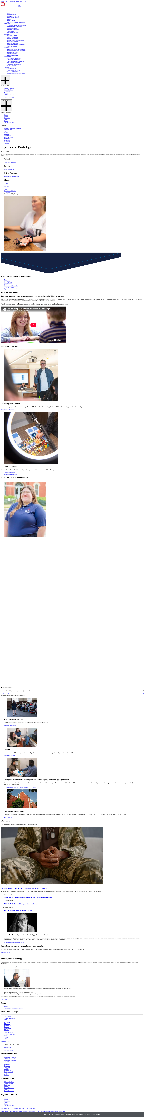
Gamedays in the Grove (13, 70)
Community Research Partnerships (16, 50)
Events (6, 132)
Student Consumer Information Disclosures (24, 1111)
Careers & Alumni (9, 287)
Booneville (7, 118)
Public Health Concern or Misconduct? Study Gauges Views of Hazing (28, 897)
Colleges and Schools (13, 16)
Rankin (6, 121)
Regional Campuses (12, 43)
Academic (6, 186)
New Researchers (12, 53)
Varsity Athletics (11, 68)
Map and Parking (8, 1050)
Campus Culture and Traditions (15, 61)
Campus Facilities (12, 46)
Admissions (7, 23)
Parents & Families (9, 94)
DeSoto (6, 115)
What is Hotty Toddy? (13, 71)
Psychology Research (9, 755)
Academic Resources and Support (16, 22)
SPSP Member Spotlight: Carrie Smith (14, 942)
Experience (7, 140)
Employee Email (8, 137)
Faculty (9, 19)
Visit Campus (10, 31)
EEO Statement (47, 1111)
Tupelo (6, 116)
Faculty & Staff (8, 129)
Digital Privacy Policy (6, 1111)
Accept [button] (98, 1114)
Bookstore (6, 1075)
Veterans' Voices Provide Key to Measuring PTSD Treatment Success (24, 888)
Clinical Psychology (9, 472)
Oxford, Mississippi (12, 37)
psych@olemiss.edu (9, 169)
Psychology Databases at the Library (13, 1008)
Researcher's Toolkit (12, 55)
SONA (6, 1006)
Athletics (6, 67)
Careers (6, 1073)
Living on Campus (12, 35)
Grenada (6, 119)
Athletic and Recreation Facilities (16, 73)
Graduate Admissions (13, 29)
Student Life (7, 34)
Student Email (7, 135)
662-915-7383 (8, 183)
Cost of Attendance (12, 28)
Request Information (12, 32)
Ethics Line (62, 1111)
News (5, 131)
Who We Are (7, 56)
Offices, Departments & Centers (12, 128)
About (5, 280)
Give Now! (4, 999)
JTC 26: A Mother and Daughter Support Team (20, 904)
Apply (5, 1019)
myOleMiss (7, 138)
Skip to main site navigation (8, 1)
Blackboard (7, 141)
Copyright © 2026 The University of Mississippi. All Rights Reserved (19, 1108)
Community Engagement (13, 64)
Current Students (8, 90)
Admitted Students (9, 88)
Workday (6, 143)
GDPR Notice (39, 1111)
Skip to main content (21, 1)
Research (6, 47)
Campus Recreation (12, 41)
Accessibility (55, 1111)
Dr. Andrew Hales (31, 787)
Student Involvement (12, 38)
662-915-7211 (7, 1047)
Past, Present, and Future (13, 62)
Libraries (6, 134)
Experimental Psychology (11, 474)
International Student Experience (15, 44)
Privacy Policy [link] (85, 1114)
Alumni (6, 93)
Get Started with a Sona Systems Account (15, 787)
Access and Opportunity (13, 59)
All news (3, 825)
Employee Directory (9, 1034)
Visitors (6, 96)
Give (19, 6)
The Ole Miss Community (14, 58)
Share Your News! (5, 952)
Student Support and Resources (15, 40)
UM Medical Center (9, 122)
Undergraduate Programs (7, 409)
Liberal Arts (7, 192)
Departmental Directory (10, 191)
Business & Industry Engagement (16, 49)
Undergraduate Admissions (14, 26)
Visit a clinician (8, 817)
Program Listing (11, 14)
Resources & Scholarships (11, 286)
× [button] (142, 1113)
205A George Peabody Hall (11, 176)
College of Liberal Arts (10, 162)
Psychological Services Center (12, 289)
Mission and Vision (12, 65)
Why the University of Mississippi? (16, 25)
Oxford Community (9, 97)
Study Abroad (11, 20)
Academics (7, 13)
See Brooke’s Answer (6, 693)
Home (5, 189)
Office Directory (8, 1032)
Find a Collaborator (12, 52)
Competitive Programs (13, 17)
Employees (7, 91)
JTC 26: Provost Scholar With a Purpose (18, 910)
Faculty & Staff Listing (10, 725)
